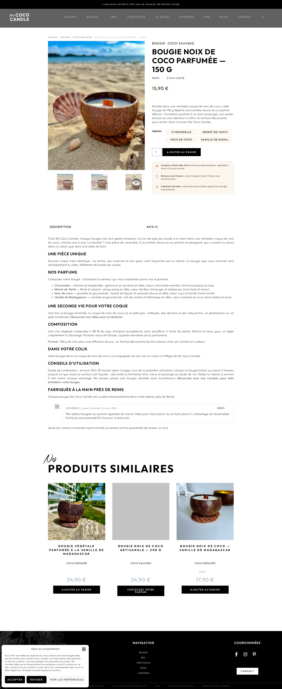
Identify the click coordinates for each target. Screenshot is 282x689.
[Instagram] (247, 656)
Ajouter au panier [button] (76, 589)
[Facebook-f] (238, 656)
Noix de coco (181, 139)
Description (60, 227)
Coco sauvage (82, 37)
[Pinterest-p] (256, 656)
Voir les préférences (67, 679)
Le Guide (162, 16)
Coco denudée (76, 563)
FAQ (207, 16)
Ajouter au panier (181, 152)
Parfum (156, 131)
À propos (186, 16)
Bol (114, 16)
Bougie (92, 16)
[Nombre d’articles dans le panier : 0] (263, 17)
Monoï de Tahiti (215, 132)
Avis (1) (152, 227)
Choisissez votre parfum (141, 591)
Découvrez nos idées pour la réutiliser (96, 317)
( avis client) (175, 78)
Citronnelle (182, 132)
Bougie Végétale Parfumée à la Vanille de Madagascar (76, 550)
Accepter (14, 679)
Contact (245, 16)
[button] (84, 649)
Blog (224, 16)
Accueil (70, 16)
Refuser (36, 679)
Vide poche (136, 16)
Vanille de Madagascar (216, 139)
